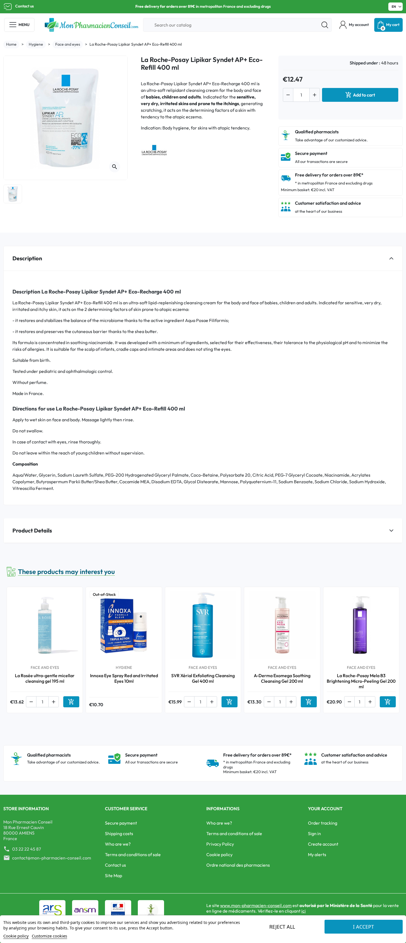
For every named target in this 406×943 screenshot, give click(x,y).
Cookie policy (219, 854)
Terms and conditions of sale (133, 854)
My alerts (317, 854)
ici (303, 911)
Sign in (314, 833)
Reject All (282, 926)
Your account (325, 808)
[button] (354, 25)
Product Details (32, 530)
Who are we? (118, 844)
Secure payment (121, 823)
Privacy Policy (220, 844)
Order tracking (322, 823)
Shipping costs (119, 833)
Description (27, 258)
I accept (363, 926)
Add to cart (360, 95)
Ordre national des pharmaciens (238, 865)
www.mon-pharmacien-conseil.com (256, 905)
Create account (323, 844)
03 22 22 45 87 (26, 849)
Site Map (113, 875)
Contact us (24, 6)
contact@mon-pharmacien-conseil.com (51, 858)
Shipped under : (365, 63)
